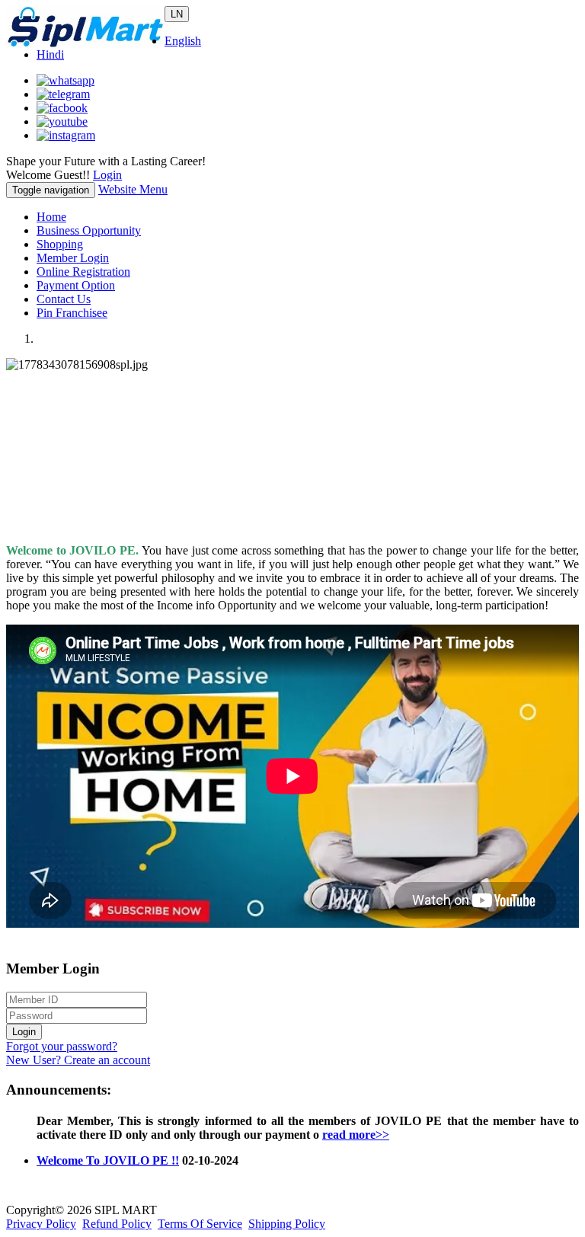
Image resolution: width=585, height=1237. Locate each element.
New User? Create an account (78, 1059)
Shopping (60, 244)
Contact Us (64, 298)
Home (51, 216)
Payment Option (76, 285)
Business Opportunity (89, 230)
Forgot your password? (61, 1046)
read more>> (355, 1128)
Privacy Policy (41, 1223)
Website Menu (133, 189)
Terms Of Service (200, 1223)
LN (177, 14)
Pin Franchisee (72, 312)
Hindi (50, 54)
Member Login (73, 257)
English (183, 40)
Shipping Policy (286, 1223)
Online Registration (83, 271)
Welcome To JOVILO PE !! (108, 1154)
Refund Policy (117, 1223)
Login (107, 174)
